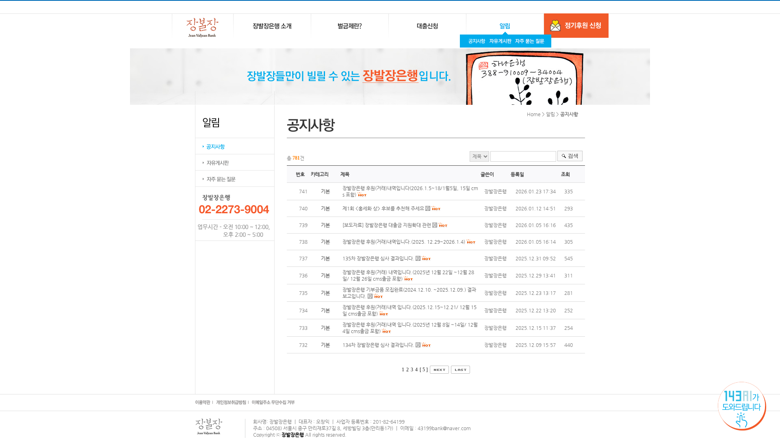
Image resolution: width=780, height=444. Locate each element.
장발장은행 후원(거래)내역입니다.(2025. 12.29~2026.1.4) (403, 242)
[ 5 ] (424, 370)
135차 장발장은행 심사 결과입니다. (378, 258)
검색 (573, 156)
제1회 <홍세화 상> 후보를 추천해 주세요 (383, 208)
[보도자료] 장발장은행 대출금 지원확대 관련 (386, 225)
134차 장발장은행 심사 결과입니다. (379, 345)
